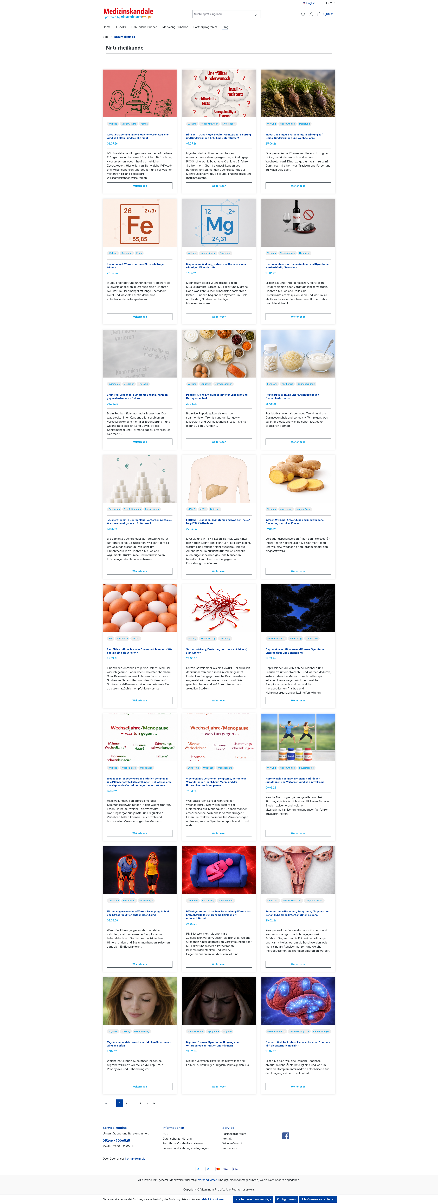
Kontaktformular (135, 1158)
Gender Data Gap (292, 900)
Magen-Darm (303, 509)
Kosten (144, 123)
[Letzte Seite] (154, 1103)
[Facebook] (285, 1128)
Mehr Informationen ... (214, 1199)
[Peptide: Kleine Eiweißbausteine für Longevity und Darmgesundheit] (219, 354)
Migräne (113, 1031)
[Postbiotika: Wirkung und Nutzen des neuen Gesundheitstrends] (298, 354)
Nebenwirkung (128, 123)
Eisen (139, 253)
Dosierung (304, 123)
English (310, 3)
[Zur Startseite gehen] (128, 13)
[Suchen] (257, 14)
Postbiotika (287, 384)
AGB (165, 1133)
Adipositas (114, 509)
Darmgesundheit (223, 384)
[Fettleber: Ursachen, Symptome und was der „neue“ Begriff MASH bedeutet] (219, 479)
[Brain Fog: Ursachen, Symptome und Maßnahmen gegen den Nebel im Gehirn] (140, 354)
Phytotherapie (306, 768)
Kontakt (227, 1138)
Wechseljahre (128, 768)
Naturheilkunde (195, 1031)
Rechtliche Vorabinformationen (183, 1143)
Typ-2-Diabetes (132, 509)
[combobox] (222, 14)
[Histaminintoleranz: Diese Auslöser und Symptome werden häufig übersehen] (298, 223)
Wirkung (113, 123)
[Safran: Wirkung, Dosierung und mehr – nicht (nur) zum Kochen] (219, 608)
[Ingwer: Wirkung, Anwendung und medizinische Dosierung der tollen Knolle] (298, 479)
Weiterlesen (139, 185)
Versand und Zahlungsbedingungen (186, 1148)
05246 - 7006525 (116, 1140)
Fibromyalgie (146, 900)
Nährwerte (122, 638)
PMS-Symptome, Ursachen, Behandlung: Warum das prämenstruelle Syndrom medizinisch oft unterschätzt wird (218, 915)
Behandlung (295, 638)
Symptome (114, 384)
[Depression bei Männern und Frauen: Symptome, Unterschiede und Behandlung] (298, 608)
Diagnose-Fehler (314, 900)
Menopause (146, 768)
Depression (312, 638)
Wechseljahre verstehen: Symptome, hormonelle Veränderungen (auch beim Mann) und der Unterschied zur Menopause (216, 782)
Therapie (143, 384)
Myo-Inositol (228, 123)
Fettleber (215, 509)
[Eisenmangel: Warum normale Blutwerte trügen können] (140, 223)
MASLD (191, 509)
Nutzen (135, 638)
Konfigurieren (286, 1199)
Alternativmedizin (276, 638)
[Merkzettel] (303, 14)
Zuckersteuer (152, 509)
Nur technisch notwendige (253, 1199)
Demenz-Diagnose (299, 1031)
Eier (111, 638)
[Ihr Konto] (311, 14)
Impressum (229, 1148)
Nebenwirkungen (209, 123)
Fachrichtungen (321, 1031)
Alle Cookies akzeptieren (318, 1199)
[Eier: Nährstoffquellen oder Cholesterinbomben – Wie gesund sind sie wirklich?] (140, 608)
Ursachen (129, 384)
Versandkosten (207, 1180)
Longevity (206, 384)
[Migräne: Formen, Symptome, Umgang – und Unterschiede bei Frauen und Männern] (219, 1001)
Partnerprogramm (234, 1133)
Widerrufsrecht (232, 1143)
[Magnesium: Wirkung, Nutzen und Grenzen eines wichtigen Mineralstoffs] (219, 223)
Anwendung (286, 509)
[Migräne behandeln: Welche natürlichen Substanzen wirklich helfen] (140, 1001)
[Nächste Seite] (147, 1103)
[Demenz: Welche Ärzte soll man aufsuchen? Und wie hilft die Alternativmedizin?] (298, 1001)
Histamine (304, 253)
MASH (203, 509)
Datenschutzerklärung (177, 1138)
